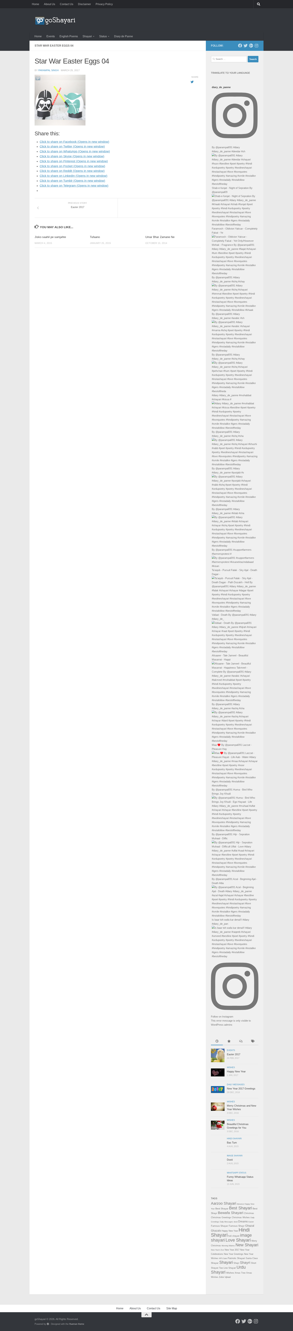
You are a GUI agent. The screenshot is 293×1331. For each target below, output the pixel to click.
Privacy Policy (104, 4)
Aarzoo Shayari (223, 1203)
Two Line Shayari (227, 1268)
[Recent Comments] (241, 1041)
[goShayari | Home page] (55, 20)
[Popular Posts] (229, 1041)
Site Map (171, 1308)
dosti (236, 1222)
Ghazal (249, 1225)
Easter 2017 (233, 1054)
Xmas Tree (240, 1273)
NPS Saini (223, 1258)
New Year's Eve (217, 1250)
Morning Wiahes (228, 1246)
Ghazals (216, 1230)
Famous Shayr (237, 1225)
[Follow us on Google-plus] (251, 46)
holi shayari (233, 1236)
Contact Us (66, 4)
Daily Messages (236, 1084)
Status (103, 36)
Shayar (215, 1263)
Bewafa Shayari (230, 1213)
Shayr (236, 1263)
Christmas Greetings (221, 1217)
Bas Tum (232, 1142)
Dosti (230, 1159)
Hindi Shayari (234, 1138)
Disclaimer (84, 4)
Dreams (243, 1221)
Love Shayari (238, 1240)
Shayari (87, 36)
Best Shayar (221, 1208)
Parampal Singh (48, 70)
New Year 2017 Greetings (241, 1088)
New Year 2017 (232, 1250)
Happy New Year (236, 1071)
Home (35, 4)
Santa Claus (252, 1258)
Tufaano (95, 237)
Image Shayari (234, 1156)
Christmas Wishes (241, 1217)
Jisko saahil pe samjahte (50, 237)
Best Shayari (240, 1208)
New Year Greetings (233, 1254)
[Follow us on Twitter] (245, 46)
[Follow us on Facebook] (240, 46)
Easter (251, 1222)
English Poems (69, 36)
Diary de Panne (123, 36)
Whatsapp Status (236, 1173)
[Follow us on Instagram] (256, 46)
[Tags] (252, 1041)
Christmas (249, 1213)
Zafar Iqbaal (225, 1277)
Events (50, 36)
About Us (49, 4)
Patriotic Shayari (236, 1258)
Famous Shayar (219, 1225)
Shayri (245, 1263)
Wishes (231, 1067)
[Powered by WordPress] (48, 1324)
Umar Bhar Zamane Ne (159, 237)
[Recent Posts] (217, 1041)
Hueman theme (76, 1324)
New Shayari (247, 1245)
